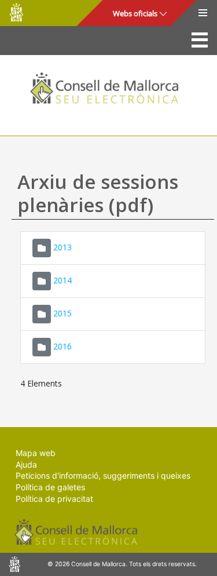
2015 (62, 313)
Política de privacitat (54, 499)
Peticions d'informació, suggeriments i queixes (103, 475)
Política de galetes (50, 487)
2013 (62, 247)
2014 (62, 280)
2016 (62, 346)
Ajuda (26, 464)
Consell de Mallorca (16, 12)
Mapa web (36, 453)
